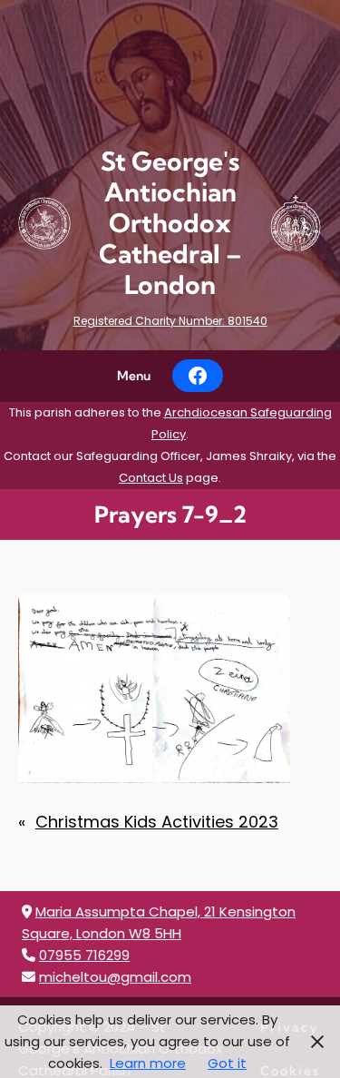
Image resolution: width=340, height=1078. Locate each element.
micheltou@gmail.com (115, 976)
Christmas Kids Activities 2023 (156, 821)
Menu (134, 376)
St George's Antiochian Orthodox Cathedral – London (170, 222)
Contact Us (151, 477)
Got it (227, 1063)
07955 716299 (84, 955)
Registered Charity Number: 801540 (170, 320)
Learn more (148, 1063)
